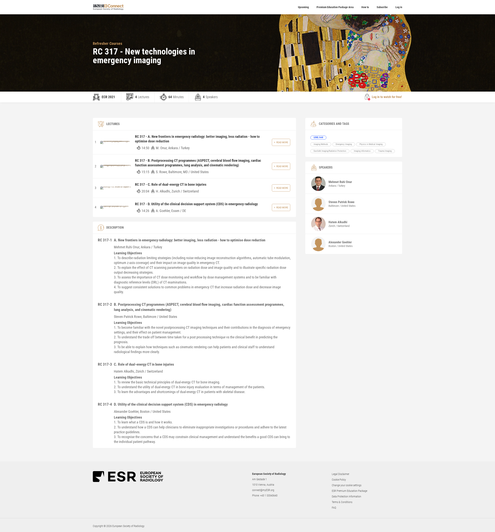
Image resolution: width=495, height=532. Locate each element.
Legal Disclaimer (340, 474)
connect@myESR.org (263, 490)
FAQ (334, 507)
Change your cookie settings (346, 485)
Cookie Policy (339, 479)
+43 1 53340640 (268, 495)
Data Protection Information (346, 496)
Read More (282, 142)
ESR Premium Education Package (349, 490)
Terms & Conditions (342, 502)
